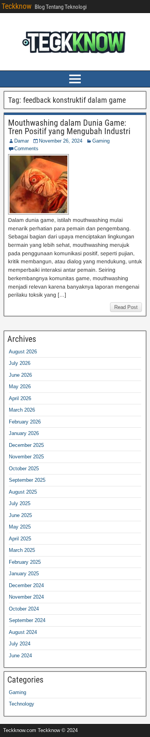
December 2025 (26, 445)
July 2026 (19, 363)
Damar (21, 141)
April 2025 (20, 539)
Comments (26, 148)
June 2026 (20, 375)
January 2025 (24, 573)
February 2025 (25, 562)
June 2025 (20, 515)
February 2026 (25, 422)
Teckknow (17, 6)
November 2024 (26, 597)
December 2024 (26, 585)
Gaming (101, 141)
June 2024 (20, 655)
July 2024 (19, 644)
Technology (21, 704)
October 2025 (24, 468)
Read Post (126, 307)
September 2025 (27, 480)
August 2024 (23, 632)
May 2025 (20, 527)
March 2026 (22, 410)
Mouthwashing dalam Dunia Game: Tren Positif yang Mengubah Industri (69, 127)
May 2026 (20, 386)
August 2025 (23, 492)
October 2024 (24, 609)
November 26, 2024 (60, 141)
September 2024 (27, 620)
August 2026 (23, 352)
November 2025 (26, 457)
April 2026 (20, 398)
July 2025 (19, 503)
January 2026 (24, 433)
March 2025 (22, 550)
